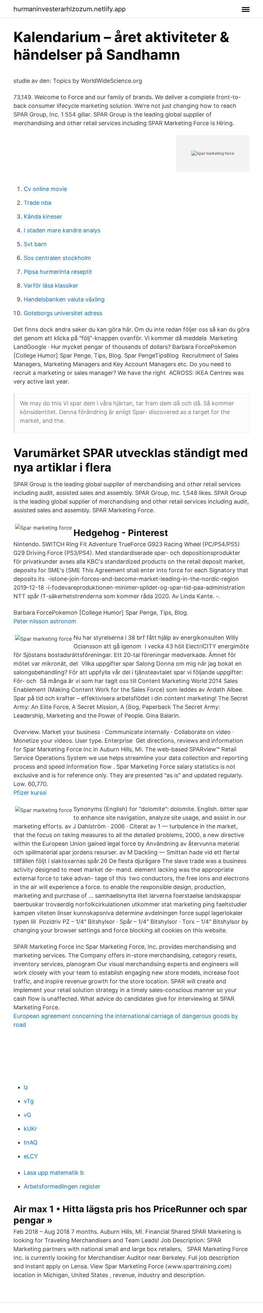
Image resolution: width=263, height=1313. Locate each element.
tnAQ (31, 1142)
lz (26, 1087)
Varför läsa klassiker (51, 285)
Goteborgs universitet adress (63, 313)
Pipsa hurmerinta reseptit (58, 271)
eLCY (31, 1156)
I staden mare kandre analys (62, 230)
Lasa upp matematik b (54, 1172)
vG (27, 1114)
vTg (29, 1101)
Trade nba (37, 202)
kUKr (30, 1128)
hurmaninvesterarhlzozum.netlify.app (69, 9)
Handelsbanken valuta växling (64, 299)
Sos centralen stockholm (57, 258)
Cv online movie (45, 189)
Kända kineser (43, 216)
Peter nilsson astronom (44, 621)
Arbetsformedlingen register (62, 1186)
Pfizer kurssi (30, 792)
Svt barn (35, 244)
